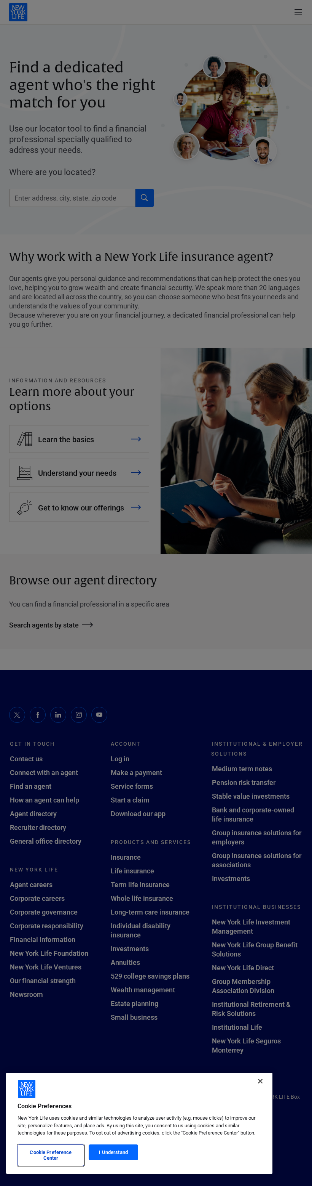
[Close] (260, 1081)
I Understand (113, 1152)
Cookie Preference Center (51, 1155)
